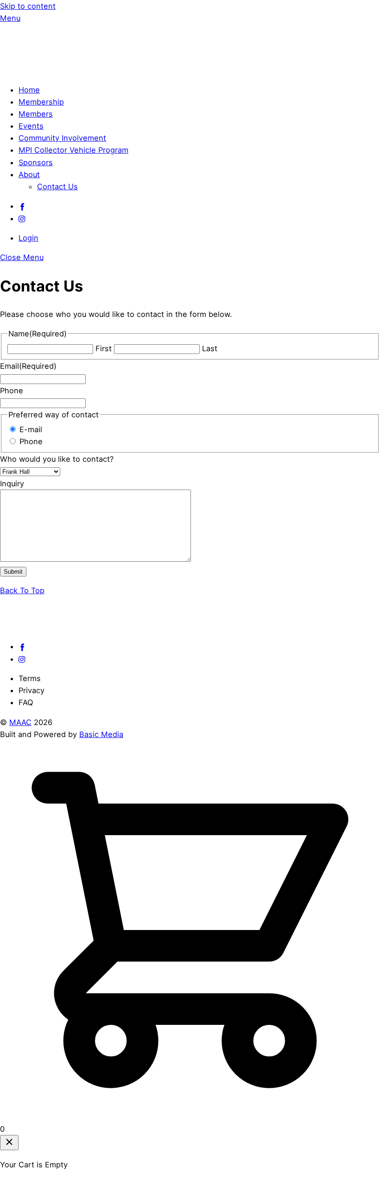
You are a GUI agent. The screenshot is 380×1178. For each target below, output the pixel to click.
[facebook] (22, 206)
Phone (11, 390)
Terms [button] (30, 678)
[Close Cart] (9, 1142)
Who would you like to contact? (57, 459)
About (29, 174)
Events (31, 125)
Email (28, 366)
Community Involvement (62, 138)
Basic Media (101, 734)
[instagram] (22, 218)
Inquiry (12, 483)
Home (29, 89)
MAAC (20, 722)
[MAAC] (69, 69)
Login (28, 237)
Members (36, 113)
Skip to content (28, 6)
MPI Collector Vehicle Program (73, 150)
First (103, 348)
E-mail (30, 429)
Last (209, 348)
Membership (41, 101)
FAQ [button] (26, 702)
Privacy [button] (31, 690)
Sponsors (36, 162)
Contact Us (57, 186)
